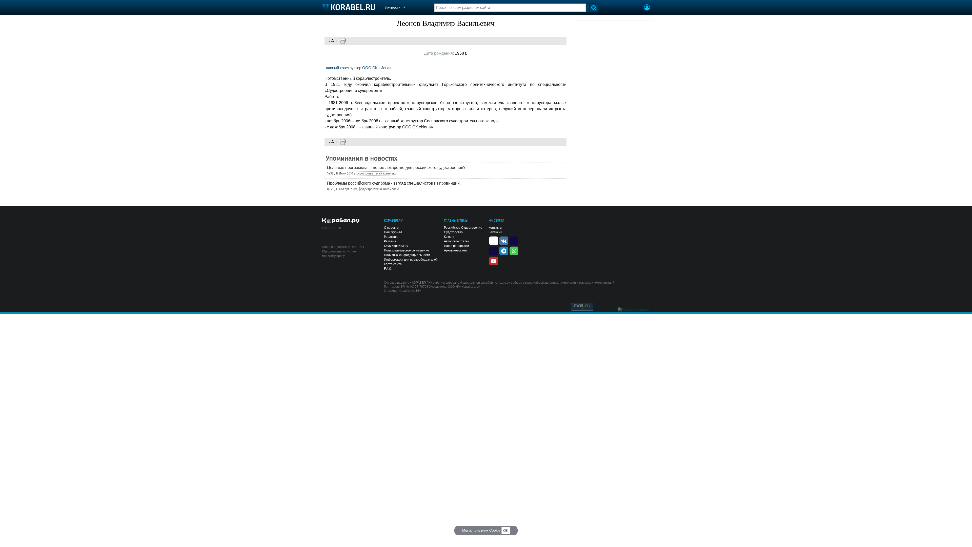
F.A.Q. (388, 268)
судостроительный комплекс (376, 173)
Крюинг (449, 237)
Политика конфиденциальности (407, 255)
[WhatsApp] (514, 250)
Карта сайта (393, 264)
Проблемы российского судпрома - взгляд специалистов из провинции (393, 183)
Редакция (391, 237)
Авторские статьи (456, 241)
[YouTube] (494, 260)
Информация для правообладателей (411, 259)
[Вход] (647, 8)
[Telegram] (504, 250)
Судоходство (453, 232)
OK (505, 531)
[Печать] (343, 41)
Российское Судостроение (463, 227)
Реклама (390, 241)
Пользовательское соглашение (406, 250)
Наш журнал (393, 232)
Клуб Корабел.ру (396, 246)
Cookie (494, 530)
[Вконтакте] (504, 240)
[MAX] (494, 250)
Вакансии (495, 232)
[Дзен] (494, 240)
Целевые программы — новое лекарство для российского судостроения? (396, 167)
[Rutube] (514, 240)
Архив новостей (455, 250)
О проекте (391, 227)
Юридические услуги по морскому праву (339, 254)
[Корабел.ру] (341, 221)
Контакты (495, 227)
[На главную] (348, 7)
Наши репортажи (456, 246)
